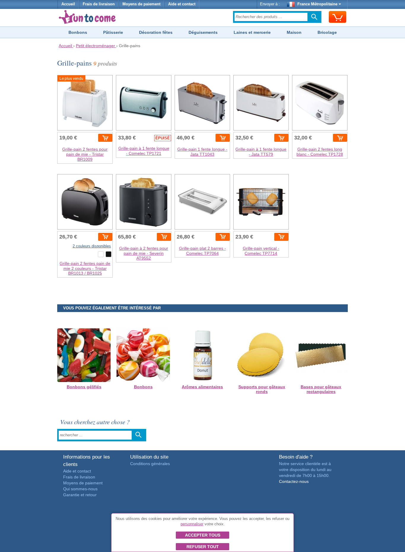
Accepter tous (202, 535)
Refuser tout (202, 546)
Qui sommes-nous (80, 488)
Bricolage (327, 32)
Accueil (68, 4)
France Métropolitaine (317, 4)
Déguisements (203, 32)
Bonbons (77, 32)
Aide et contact (181, 4)
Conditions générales (150, 463)
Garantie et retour (80, 494)
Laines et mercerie (252, 32)
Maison (294, 32)
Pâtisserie (113, 32)
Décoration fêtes (156, 32)
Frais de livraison (99, 4)
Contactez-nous (294, 481)
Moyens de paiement (141, 4)
